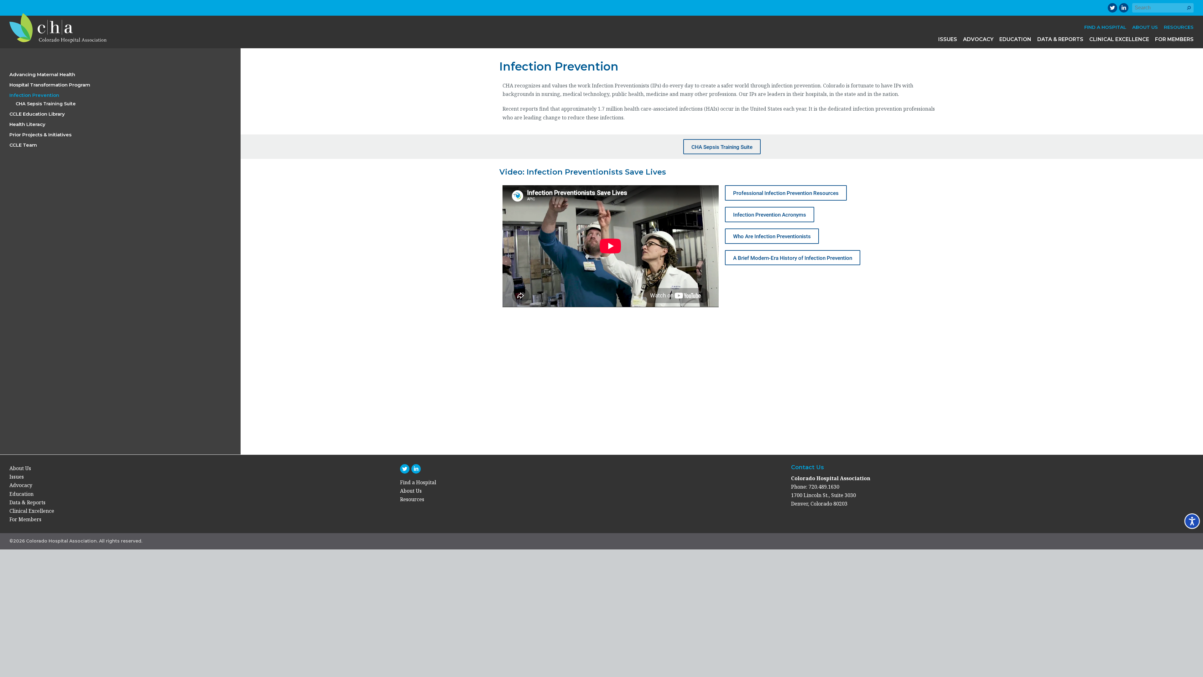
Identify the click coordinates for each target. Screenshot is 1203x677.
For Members (1174, 39)
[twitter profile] (1112, 8)
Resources (1179, 27)
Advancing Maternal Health (42, 74)
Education (1015, 39)
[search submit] (1189, 10)
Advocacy (978, 39)
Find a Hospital (1105, 27)
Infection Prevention (34, 95)
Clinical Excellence (1119, 39)
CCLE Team (23, 145)
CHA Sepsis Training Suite (46, 104)
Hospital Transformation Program (49, 85)
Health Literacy (27, 124)
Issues (947, 39)
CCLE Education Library (37, 114)
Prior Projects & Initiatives (40, 135)
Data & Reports (1060, 39)
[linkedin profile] (1123, 8)
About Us (1145, 27)
